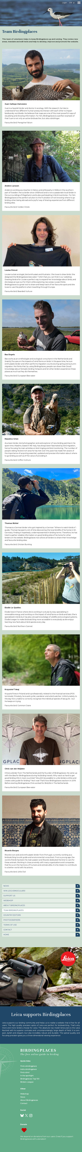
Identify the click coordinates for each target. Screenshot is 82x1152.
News (6, 886)
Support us (9, 896)
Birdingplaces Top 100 (29, 1079)
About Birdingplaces (14, 905)
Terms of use (10, 925)
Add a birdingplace (28, 1069)
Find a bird (24, 1072)
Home (6, 935)
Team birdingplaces (13, 910)
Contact (7, 930)
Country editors (12, 915)
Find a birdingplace (28, 1066)
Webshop (8, 901)
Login (64, 3)
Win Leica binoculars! (14, 891)
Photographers (11, 920)
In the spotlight (27, 1076)
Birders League (26, 1082)
